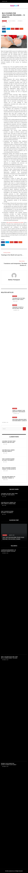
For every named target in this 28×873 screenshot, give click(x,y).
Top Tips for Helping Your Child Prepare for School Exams (13, 538)
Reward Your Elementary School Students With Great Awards (8, 765)
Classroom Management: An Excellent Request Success (8, 550)
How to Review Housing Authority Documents (8, 459)
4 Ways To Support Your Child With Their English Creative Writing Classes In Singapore (19, 412)
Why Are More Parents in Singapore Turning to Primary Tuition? (8, 478)
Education (4, 20)
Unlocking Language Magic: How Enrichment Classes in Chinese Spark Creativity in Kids (19, 421)
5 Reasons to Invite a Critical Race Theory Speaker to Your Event (18, 308)
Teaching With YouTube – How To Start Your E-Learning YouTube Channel (19, 299)
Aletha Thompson (12, 20)
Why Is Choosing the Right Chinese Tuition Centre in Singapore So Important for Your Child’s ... (9, 469)
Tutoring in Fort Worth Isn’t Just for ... (12, 255)
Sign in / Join (4, 1)
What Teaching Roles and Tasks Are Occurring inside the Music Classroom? (9, 658)
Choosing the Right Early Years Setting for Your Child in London (9, 442)
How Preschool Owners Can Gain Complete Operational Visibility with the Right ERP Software (9, 451)
